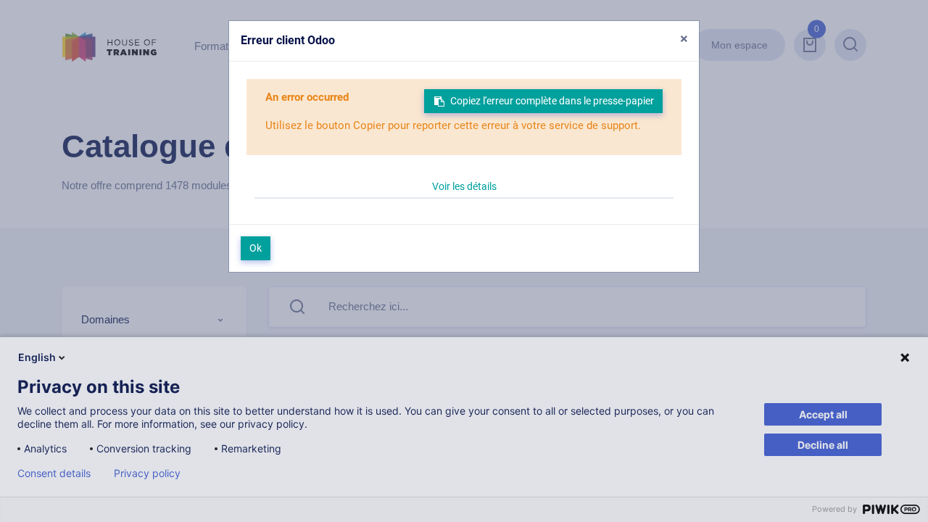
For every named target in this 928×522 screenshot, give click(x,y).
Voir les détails (464, 186)
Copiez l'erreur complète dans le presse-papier (552, 101)
